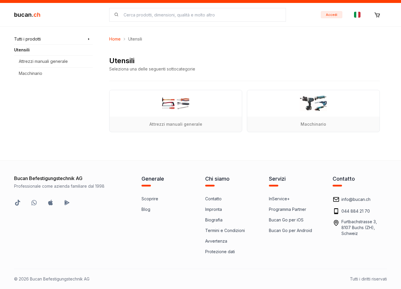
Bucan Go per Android (290, 230)
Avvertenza (216, 240)
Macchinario (30, 73)
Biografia (214, 219)
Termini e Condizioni (225, 230)
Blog (145, 209)
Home (115, 38)
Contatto (213, 198)
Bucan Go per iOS (286, 219)
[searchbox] (201, 14)
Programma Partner (287, 209)
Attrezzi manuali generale (43, 61)
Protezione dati (220, 251)
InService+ (279, 198)
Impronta (213, 209)
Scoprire (149, 198)
